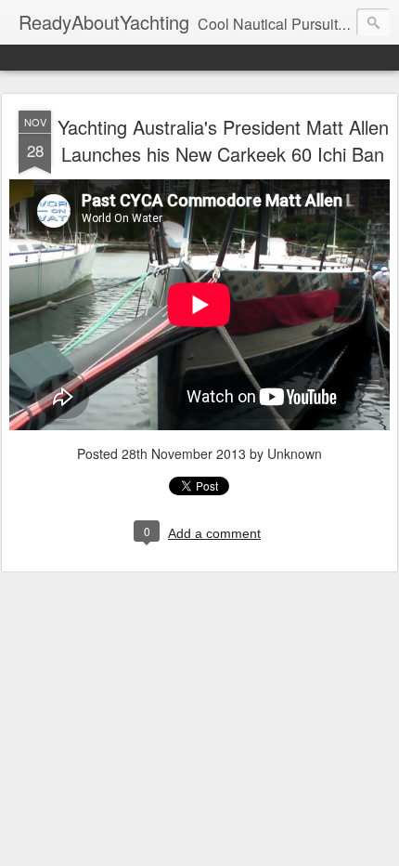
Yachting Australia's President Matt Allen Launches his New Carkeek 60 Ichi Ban (223, 140)
